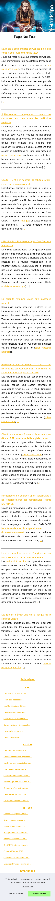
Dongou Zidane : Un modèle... (17, 725)
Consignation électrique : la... (16, 857)
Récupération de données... (16, 832)
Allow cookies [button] (39, 894)
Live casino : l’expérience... (16, 769)
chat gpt (24, 220)
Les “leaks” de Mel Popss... (16, 693)
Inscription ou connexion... (15, 826)
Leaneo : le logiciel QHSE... (16, 814)
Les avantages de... (12, 737)
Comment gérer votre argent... (17, 788)
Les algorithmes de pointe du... (17, 864)
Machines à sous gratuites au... (17, 763)
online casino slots (11, 155)
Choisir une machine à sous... (17, 775)
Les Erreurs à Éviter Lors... (16, 794)
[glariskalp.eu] (27, 16)
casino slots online (32, 454)
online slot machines (17, 561)
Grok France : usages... (14, 820)
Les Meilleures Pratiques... (15, 712)
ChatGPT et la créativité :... (16, 718)
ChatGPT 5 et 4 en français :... (17, 845)
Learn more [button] (27, 886)
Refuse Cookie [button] (16, 894)
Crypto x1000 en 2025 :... (15, 851)
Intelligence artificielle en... (15, 839)
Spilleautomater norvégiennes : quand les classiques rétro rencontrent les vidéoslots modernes (26, 118)
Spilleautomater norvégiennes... (18, 757)
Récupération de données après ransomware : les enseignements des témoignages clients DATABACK (26, 500)
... (3, 101)
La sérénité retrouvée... (14, 731)
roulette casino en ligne (13, 286)
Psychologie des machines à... (17, 782)
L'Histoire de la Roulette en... (16, 801)
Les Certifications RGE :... (15, 706)
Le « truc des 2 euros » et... (16, 750)
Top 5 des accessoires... (14, 700)
